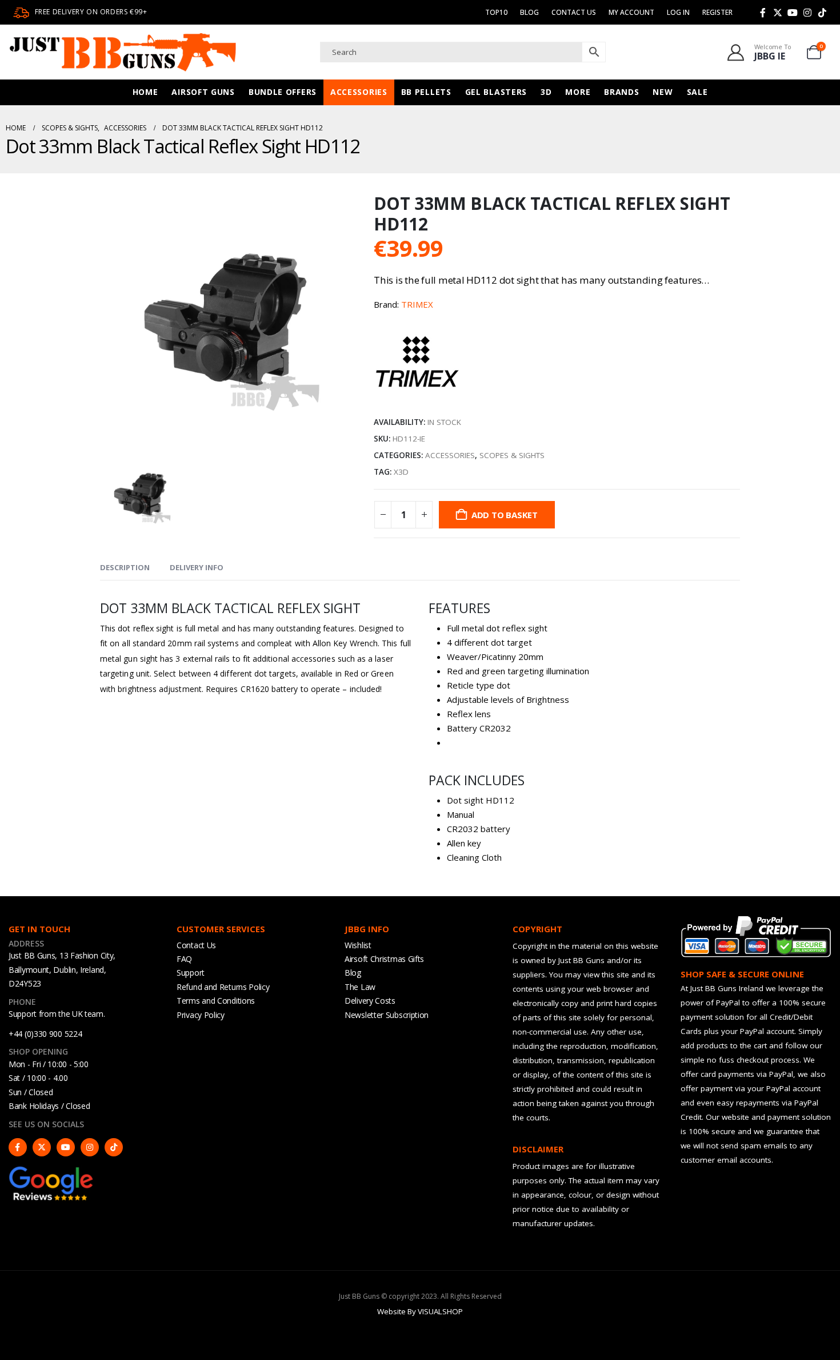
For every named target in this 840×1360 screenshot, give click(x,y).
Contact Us (573, 12)
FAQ (184, 958)
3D (546, 91)
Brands (621, 91)
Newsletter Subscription (387, 1014)
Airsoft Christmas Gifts (384, 958)
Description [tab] (125, 567)
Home (145, 91)
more (577, 91)
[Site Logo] (123, 52)
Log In (678, 12)
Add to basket (504, 514)
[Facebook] (763, 12)
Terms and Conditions (216, 1000)
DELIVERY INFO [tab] (196, 567)
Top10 (496, 12)
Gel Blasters (496, 91)
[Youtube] (792, 12)
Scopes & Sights (512, 455)
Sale (697, 91)
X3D (401, 472)
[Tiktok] (822, 12)
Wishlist (358, 945)
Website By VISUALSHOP (420, 1311)
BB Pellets (426, 91)
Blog (529, 12)
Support (191, 972)
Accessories (358, 91)
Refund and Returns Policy (223, 986)
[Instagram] (807, 12)
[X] (777, 12)
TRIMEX (417, 304)
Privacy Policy (201, 1014)
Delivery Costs (370, 1000)
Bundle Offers (283, 91)
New (663, 91)
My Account (631, 12)
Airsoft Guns (202, 91)
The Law (360, 986)
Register (717, 12)
